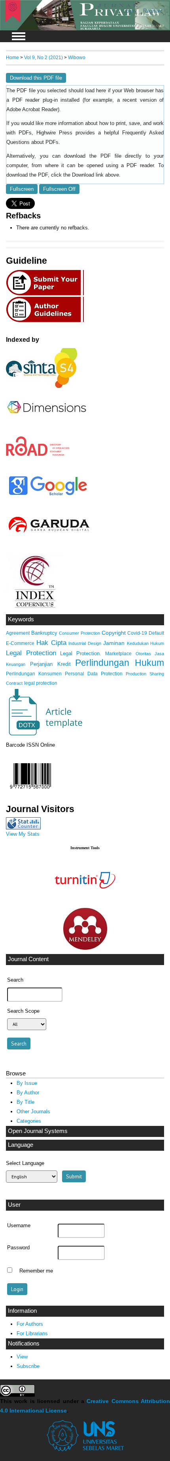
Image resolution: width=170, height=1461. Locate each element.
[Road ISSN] (38, 454)
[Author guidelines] (47, 321)
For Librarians (32, 1333)
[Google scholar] (47, 496)
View (22, 1357)
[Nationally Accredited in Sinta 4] (41, 386)
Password (18, 1247)
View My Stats (23, 834)
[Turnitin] (85, 902)
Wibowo (76, 57)
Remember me (36, 1271)
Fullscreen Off (59, 189)
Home (12, 57)
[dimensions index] (46, 421)
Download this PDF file (36, 78)
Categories (29, 1121)
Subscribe (28, 1366)
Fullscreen (22, 189)
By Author (28, 1093)
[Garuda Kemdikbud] (48, 534)
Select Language (25, 1163)
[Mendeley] (85, 948)
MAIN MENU (18, 36)
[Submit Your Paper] (47, 294)
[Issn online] (30, 791)
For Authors (30, 1324)
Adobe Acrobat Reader (32, 109)
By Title (25, 1102)
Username (18, 1225)
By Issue (27, 1083)
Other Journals (33, 1111)
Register (152, 11)
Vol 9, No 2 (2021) (43, 57)
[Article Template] (44, 734)
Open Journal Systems (38, 1131)
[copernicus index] (34, 608)
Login (129, 11)
